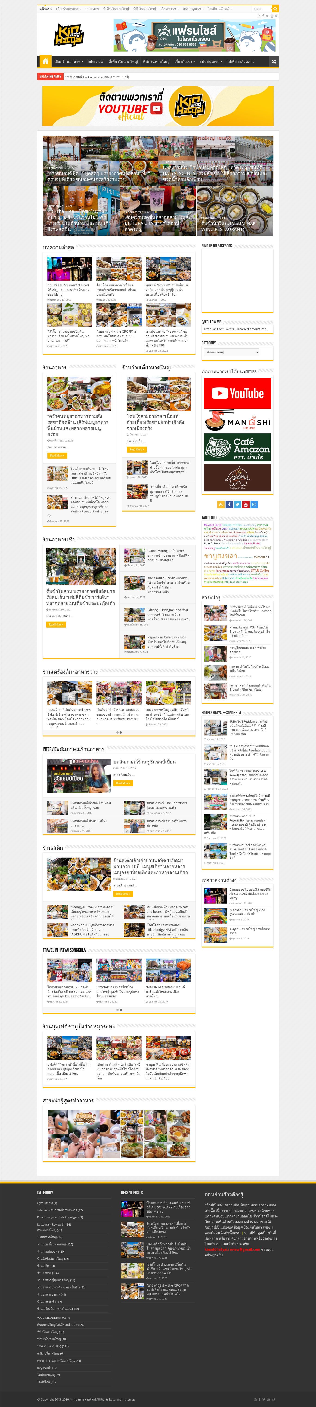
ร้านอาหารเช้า (59, 540)
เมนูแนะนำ (44, 1368)
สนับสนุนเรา (192, 9)
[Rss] (259, 16)
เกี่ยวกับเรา (168, 9)
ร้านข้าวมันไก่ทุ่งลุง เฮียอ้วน (253, 536)
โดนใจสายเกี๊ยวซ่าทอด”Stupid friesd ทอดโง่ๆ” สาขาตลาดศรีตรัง (167, 714)
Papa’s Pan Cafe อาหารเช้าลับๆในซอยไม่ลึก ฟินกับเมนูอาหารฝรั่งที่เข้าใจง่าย (167, 641)
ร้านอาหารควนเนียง (214, 582)
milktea (250, 532)
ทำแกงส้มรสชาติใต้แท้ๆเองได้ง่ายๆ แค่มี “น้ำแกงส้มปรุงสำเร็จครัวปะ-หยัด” (249, 632)
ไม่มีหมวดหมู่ (46, 1375)
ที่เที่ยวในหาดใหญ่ (116, 9)
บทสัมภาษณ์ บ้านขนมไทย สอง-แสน (88, 77)
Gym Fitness (45, 1203)
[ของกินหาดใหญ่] (158, 105)
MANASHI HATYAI (213, 525)
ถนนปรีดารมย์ (258, 563)
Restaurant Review (49, 1224)
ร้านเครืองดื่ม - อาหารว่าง (70, 672)
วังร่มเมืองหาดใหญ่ (232, 525)
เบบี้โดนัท (216, 528)
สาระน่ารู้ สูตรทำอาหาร (68, 1101)
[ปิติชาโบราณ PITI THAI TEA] (195, 35)
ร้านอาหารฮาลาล (48, 1294)
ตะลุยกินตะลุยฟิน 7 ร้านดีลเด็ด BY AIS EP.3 (225, 540)
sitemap (129, 1399)
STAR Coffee (260, 570)
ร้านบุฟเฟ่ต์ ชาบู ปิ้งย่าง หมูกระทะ (79, 1027)
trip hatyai (209, 571)
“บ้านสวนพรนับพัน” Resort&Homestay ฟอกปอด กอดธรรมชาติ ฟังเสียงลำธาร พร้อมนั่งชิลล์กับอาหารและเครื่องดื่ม (235, 825)
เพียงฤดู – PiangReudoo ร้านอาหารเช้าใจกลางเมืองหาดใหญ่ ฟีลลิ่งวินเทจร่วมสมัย (169, 614)
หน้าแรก (46, 9)
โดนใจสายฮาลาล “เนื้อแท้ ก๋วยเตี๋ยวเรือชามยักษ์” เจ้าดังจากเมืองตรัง (116, 289)
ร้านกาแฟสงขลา (48, 1251)
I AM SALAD (236, 548)
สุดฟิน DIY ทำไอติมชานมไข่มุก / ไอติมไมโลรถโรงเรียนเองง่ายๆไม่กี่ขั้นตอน (250, 611)
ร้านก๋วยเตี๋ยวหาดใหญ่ (146, 368)
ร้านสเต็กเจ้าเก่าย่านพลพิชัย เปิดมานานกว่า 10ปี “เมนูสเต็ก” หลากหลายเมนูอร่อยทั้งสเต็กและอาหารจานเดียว (150, 866)
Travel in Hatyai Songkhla (64, 950)
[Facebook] (263, 16)
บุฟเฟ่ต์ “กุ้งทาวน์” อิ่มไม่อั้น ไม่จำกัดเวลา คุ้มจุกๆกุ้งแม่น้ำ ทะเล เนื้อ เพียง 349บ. (167, 289)
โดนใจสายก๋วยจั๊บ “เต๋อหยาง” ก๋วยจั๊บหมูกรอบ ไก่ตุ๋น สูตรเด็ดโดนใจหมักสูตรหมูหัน (170, 467)
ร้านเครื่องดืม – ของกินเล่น (54, 1309)
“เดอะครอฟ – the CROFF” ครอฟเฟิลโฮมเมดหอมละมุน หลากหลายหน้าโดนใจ (116, 336)
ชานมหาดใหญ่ (47, 1237)
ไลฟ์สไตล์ (43, 1382)
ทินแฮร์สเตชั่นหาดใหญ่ (216, 574)
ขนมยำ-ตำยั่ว (222, 548)
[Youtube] (272, 16)
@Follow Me (211, 322)
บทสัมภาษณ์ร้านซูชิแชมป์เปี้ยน (144, 762)
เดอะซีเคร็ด (256, 574)
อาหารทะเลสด (245, 557)
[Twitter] (267, 16)
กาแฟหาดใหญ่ (46, 1230)
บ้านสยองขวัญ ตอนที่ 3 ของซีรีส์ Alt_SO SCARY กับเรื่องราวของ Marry (68, 289)
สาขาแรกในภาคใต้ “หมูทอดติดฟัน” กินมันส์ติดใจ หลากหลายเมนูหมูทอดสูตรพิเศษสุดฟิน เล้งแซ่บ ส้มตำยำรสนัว (78, 507)
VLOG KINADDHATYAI (51, 1317)
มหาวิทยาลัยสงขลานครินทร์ (224, 536)
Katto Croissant (212, 543)
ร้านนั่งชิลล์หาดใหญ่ (50, 1258)
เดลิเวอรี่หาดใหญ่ (48, 1353)
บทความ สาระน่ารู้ (49, 1346)
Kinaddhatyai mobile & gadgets (58, 1217)
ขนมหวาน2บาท (220, 532)
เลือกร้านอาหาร (67, 9)
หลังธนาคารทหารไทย (236, 582)
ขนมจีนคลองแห (237, 532)
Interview (92, 9)
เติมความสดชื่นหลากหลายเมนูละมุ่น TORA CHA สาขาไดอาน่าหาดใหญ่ (157, 223)
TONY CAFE (259, 557)
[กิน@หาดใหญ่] (70, 34)
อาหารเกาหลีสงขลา (258, 540)
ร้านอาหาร (55, 368)
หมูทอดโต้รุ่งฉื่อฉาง (240, 571)
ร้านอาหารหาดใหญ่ (83, 1399)
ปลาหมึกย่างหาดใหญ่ (232, 543)
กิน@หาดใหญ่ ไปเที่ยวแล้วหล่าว (58, 1325)
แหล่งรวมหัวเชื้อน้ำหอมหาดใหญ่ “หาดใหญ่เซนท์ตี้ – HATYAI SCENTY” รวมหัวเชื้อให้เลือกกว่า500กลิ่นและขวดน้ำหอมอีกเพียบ (215, 173)
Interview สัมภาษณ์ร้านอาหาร (74, 749)
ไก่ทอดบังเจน (222, 571)
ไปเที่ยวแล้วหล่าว (220, 9)
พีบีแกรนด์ (234, 528)
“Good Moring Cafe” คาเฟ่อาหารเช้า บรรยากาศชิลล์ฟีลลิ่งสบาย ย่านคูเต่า (168, 555)
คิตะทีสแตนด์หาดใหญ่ (255, 567)
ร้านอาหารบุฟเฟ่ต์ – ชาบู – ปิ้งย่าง (58, 1287)
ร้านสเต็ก (53, 848)
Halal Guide (228, 578)
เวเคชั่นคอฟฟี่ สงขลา (239, 574)
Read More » (57, 455)
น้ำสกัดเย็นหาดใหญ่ (257, 548)
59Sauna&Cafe (247, 528)
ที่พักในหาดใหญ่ (144, 9)
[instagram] (277, 16)
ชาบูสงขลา (221, 556)
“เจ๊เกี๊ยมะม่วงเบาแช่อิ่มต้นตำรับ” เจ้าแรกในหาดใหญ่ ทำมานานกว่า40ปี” (68, 336)
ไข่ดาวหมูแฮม (260, 578)
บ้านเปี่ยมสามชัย (243, 578)
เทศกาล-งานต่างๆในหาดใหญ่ (56, 1360)
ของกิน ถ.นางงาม (241, 563)
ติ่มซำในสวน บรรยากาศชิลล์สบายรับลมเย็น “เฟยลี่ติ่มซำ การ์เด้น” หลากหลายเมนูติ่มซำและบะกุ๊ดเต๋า (80, 597)
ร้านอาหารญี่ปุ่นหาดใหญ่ (53, 1280)
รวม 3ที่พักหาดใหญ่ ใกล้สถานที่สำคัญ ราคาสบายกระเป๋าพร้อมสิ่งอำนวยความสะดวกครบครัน (249, 800)
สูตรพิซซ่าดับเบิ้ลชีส (233, 567)
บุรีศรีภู (225, 528)
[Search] (275, 8)
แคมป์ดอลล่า (249, 525)
